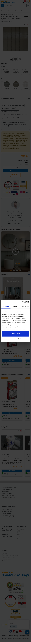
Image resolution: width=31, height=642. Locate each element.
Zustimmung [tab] (5, 306)
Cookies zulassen (15, 333)
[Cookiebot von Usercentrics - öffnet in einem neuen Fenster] (22, 302)
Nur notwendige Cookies (15, 338)
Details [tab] (15, 306)
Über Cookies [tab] (25, 306)
